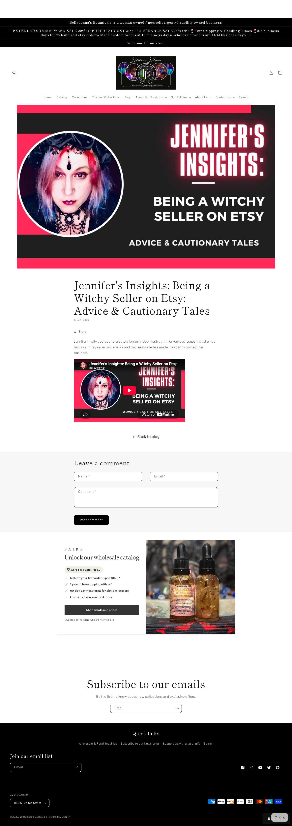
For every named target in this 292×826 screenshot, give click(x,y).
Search (209, 743)
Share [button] (82, 331)
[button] (14, 72)
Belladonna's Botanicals (33, 816)
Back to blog (148, 437)
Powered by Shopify (59, 816)
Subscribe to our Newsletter (140, 743)
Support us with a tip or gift (181, 743)
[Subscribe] (177, 708)
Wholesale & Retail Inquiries (97, 743)
